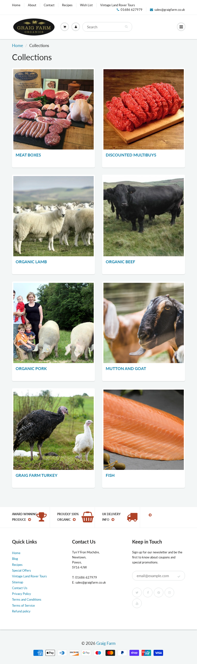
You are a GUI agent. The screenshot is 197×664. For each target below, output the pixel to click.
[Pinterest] (158, 592)
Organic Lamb (31, 261)
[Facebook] (148, 592)
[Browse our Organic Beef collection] (143, 216)
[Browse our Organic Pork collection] (53, 323)
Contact (49, 5)
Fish (110, 475)
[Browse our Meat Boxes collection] (53, 109)
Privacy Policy (21, 594)
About (32, 5)
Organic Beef (120, 261)
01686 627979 (131, 10)
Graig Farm (106, 643)
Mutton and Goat (126, 368)
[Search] (126, 26)
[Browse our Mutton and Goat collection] (143, 323)
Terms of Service (23, 605)
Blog (15, 559)
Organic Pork (31, 368)
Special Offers (21, 570)
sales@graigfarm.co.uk (169, 10)
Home (16, 5)
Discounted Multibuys (131, 154)
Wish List (86, 5)
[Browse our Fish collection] (143, 429)
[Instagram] (169, 592)
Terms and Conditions (26, 599)
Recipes (67, 5)
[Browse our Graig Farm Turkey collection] (53, 429)
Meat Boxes (28, 154)
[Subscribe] (179, 576)
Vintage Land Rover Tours (117, 5)
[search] (107, 27)
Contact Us (19, 588)
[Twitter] (137, 592)
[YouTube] (137, 603)
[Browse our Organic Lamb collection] (53, 216)
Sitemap (17, 582)
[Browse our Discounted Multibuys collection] (143, 109)
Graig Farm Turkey (36, 475)
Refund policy (21, 611)
